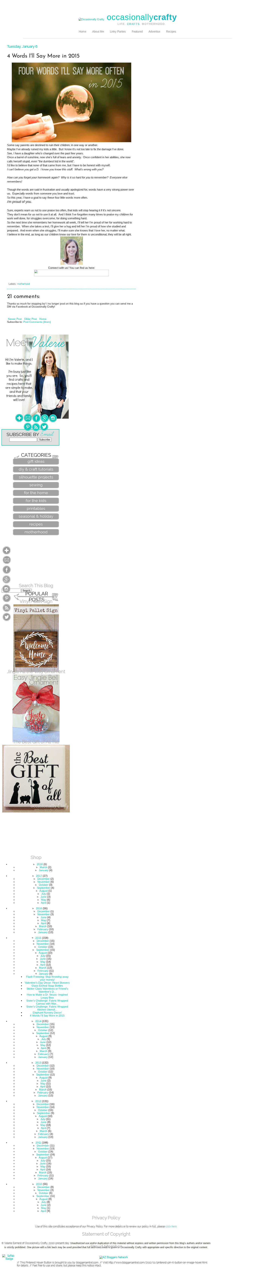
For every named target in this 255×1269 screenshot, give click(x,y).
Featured (137, 31)
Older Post (30, 318)
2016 (39, 908)
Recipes (171, 31)
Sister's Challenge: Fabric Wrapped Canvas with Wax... (47, 1002)
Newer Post (15, 318)
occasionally (142, 17)
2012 (38, 1101)
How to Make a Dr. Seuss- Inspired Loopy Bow (47, 996)
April (43, 902)
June (43, 896)
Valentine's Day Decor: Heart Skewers (47, 982)
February (42, 929)
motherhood (23, 284)
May (43, 899)
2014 (38, 1021)
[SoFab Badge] (9, 1258)
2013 (38, 1062)
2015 (38, 937)
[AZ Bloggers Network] (113, 1257)
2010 (39, 1184)
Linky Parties (118, 31)
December (43, 878)
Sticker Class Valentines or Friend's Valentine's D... (47, 990)
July (43, 893)
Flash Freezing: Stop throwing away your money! (47, 978)
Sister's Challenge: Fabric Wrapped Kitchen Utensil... (47, 1008)
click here (171, 1226)
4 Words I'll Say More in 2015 (47, 1015)
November (43, 881)
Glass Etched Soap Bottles (47, 985)
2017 (39, 875)
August (43, 890)
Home (82, 31)
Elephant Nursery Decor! (47, 1012)
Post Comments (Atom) (37, 321)
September (43, 887)
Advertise (154, 31)
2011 (38, 1142)
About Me (98, 31)
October (43, 884)
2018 (40, 864)
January (43, 870)
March (43, 867)
